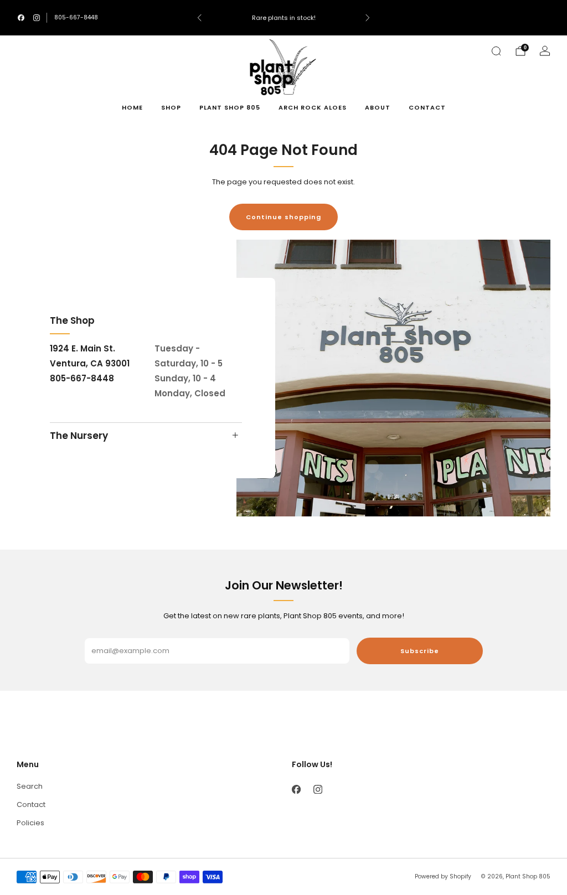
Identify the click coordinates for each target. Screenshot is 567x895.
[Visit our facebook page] (21, 17)
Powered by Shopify (443, 876)
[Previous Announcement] (199, 18)
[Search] (496, 50)
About (377, 107)
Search (30, 786)
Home (132, 107)
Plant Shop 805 (229, 107)
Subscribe (419, 650)
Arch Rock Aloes (313, 107)
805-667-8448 (76, 17)
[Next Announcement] (367, 18)
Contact (427, 107)
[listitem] (283, 18)
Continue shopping (283, 217)
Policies (30, 823)
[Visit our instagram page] (36, 17)
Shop (171, 107)
